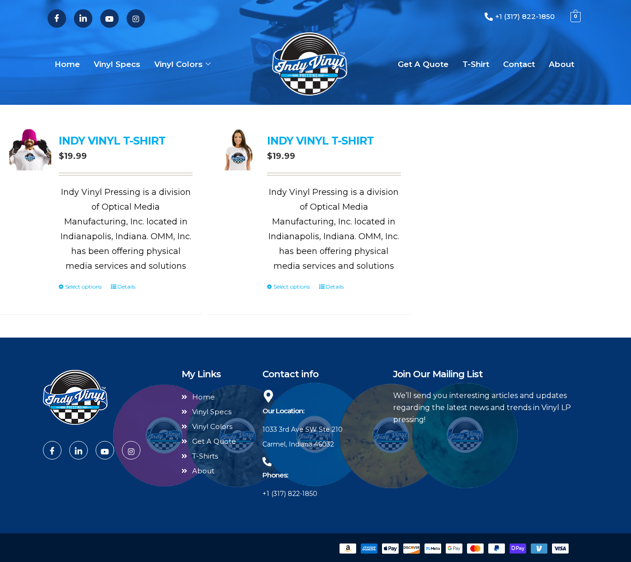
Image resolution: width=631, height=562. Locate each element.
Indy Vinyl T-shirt (112, 140)
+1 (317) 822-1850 (289, 493)
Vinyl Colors (178, 64)
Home (67, 64)
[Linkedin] (83, 18)
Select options (83, 286)
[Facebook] (57, 18)
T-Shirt (475, 64)
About (561, 64)
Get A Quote (423, 64)
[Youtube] (109, 18)
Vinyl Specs (117, 64)
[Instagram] (136, 18)
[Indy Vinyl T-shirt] (30, 149)
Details (126, 286)
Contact (519, 64)
